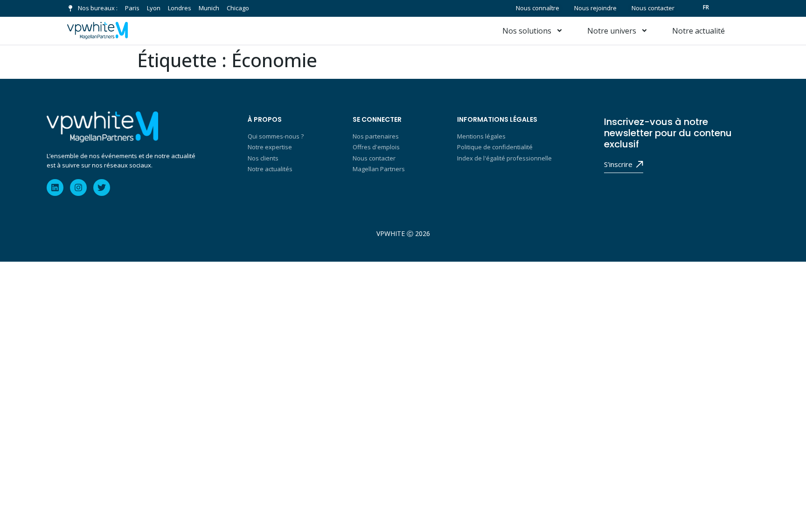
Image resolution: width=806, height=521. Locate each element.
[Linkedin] (55, 187)
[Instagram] (78, 187)
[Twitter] (101, 187)
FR (706, 7)
